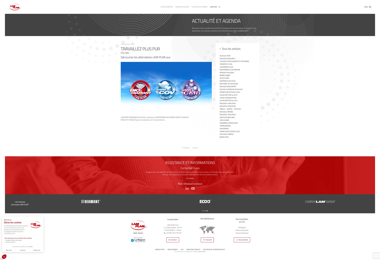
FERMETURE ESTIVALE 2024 (230, 131)
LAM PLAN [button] (213, 7)
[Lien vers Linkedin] (187, 188)
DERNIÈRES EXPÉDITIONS (229, 123)
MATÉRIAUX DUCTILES (227, 81)
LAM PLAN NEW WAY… (228, 117)
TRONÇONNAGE (225, 126)
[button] (219, 7)
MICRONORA (224, 128)
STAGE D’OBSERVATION (228, 97)
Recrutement (173, 249)
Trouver (208, 240)
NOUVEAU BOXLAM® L (228, 58)
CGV (182, 249)
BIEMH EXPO (224, 137)
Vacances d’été (225, 55)
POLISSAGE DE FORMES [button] (199, 7)
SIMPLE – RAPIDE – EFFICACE (230, 109)
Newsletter (159, 249)
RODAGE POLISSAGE (227, 72)
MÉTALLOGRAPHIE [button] (167, 7)
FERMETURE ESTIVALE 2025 (230, 92)
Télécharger (243, 240)
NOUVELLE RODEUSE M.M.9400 (231, 89)
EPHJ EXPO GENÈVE (227, 134)
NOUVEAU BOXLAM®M (228, 86)
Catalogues (242, 227)
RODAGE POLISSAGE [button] (182, 7)
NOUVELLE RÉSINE (226, 111)
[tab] (203, 210)
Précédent (186, 147)
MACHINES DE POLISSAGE (229, 83)
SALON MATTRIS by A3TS (229, 95)
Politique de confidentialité (214, 249)
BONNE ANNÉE (225, 75)
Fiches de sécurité (242, 230)
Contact (191, 178)
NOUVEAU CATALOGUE (228, 103)
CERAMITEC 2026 (226, 64)
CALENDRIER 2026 (226, 67)
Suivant (194, 147)
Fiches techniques (242, 233)
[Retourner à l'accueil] (15, 7)
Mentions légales (193, 249)
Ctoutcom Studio (202, 251)
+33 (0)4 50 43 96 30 (173, 233)
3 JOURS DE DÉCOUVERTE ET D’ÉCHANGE (234, 61)
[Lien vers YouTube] (193, 188)
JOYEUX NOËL (224, 78)
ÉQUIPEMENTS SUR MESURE (230, 69)
